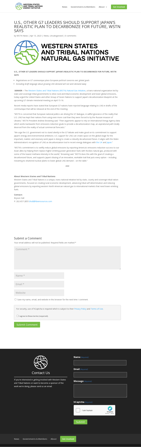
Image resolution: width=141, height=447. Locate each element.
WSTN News (22, 35)
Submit (80, 422)
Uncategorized (56, 35)
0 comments (70, 35)
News (64, 7)
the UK (99, 142)
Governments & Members (83, 7)
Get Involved (119, 7)
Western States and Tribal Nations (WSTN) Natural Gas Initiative (57, 90)
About (102, 7)
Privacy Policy (80, 308)
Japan (109, 142)
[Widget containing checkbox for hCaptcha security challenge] (94, 410)
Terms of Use (97, 308)
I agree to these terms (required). (33, 316)
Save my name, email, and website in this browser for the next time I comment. (52, 299)
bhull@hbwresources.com (40, 201)
